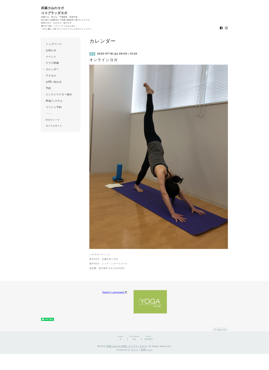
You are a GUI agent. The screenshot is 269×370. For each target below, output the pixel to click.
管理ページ (146, 349)
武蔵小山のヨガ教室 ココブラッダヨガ (126, 346)
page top (221, 330)
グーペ (134, 349)
